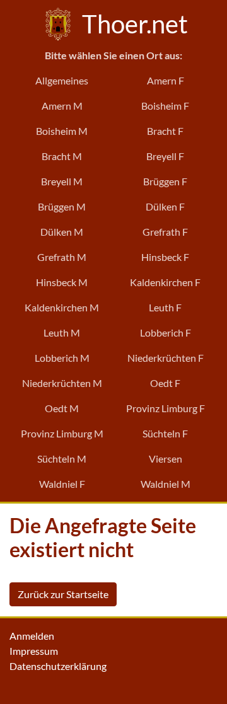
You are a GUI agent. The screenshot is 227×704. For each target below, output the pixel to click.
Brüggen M (62, 206)
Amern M (62, 106)
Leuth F (165, 307)
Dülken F (165, 206)
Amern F (165, 80)
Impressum (33, 651)
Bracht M (62, 156)
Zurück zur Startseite (63, 594)
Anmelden (31, 636)
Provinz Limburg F (165, 408)
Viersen (165, 459)
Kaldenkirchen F (165, 282)
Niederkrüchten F (165, 358)
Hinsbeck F (165, 257)
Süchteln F (165, 433)
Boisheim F (165, 106)
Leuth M (62, 332)
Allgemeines (61, 80)
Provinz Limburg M (62, 433)
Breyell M (62, 181)
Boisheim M (62, 131)
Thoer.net (132, 24)
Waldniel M (165, 484)
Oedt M (62, 408)
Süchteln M (61, 459)
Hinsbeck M (62, 282)
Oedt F (165, 383)
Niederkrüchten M (62, 383)
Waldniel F (62, 484)
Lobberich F (165, 332)
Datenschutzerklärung (58, 666)
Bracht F (165, 131)
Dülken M (61, 232)
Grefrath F (165, 232)
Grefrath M (61, 257)
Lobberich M (62, 358)
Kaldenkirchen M (62, 307)
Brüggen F (165, 181)
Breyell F (165, 156)
